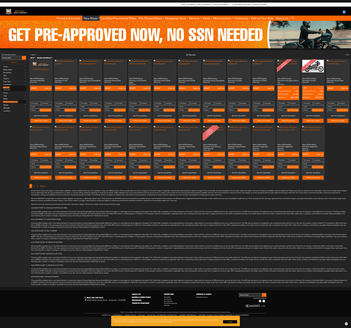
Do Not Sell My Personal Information (162, 315)
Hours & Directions (141, 297)
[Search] (24, 58)
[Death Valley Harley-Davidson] (17, 12)
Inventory (169, 294)
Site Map (141, 315)
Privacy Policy (131, 315)
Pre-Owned (167, 299)
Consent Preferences (188, 315)
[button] (344, 12)
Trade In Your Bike (140, 303)
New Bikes (167, 297)
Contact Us (106, 315)
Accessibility (118, 315)
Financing (136, 300)
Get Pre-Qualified (41, 116)
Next (42, 186)
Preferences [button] (169, 322)
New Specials (168, 301)
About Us (136, 294)
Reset (13, 62)
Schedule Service (202, 297)
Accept (230, 322)
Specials (166, 305)
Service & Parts (204, 294)
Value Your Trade (41, 121)
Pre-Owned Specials (170, 303)
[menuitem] (14, 87)
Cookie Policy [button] (132, 322)
